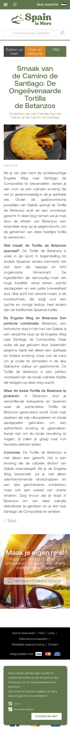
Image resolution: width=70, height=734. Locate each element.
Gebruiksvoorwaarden (33, 638)
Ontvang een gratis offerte (38, 581)
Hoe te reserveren (23, 633)
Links (51, 633)
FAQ (56, 49)
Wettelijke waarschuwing (28, 644)
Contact (53, 644)
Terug (11, 520)
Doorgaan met (46, 716)
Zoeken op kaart (14, 51)
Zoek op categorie (35, 51)
